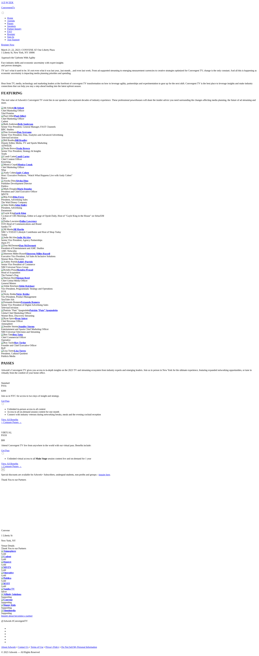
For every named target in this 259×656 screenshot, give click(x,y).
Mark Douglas (24, 189)
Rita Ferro (18, 197)
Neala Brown (23, 148)
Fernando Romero (30, 302)
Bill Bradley (21, 140)
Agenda (11, 20)
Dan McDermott (27, 245)
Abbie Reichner (27, 286)
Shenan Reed (23, 278)
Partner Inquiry (14, 29)
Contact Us (23, 647)
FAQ (9, 31)
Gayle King (20, 213)
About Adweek (8, 647)
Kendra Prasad (25, 270)
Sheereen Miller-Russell (38, 253)
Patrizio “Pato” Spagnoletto (44, 310)
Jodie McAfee (24, 237)
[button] (7, 44)
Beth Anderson (25, 124)
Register (11, 34)
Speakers (11, 26)
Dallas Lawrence (28, 221)
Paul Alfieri (20, 116)
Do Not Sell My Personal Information (79, 647)
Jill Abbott (18, 108)
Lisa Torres (20, 351)
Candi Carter (23, 156)
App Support (13, 39)
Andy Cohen (22, 172)
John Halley (21, 205)
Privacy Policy (52, 647)
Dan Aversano (24, 132)
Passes (10, 23)
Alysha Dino (22, 180)
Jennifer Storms (26, 326)
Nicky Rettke (23, 294)
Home (10, 18)
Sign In (10, 37)
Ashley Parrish (25, 261)
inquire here (104, 474)
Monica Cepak (25, 164)
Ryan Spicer (21, 318)
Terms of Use (37, 647)
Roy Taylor (20, 342)
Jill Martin (18, 229)
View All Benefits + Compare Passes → (11, 421)
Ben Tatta (18, 334)
